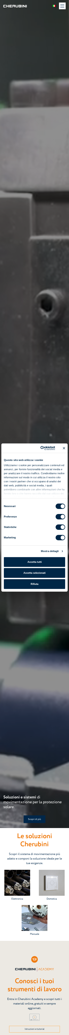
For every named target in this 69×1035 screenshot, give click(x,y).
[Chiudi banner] (64, 448)
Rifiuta (34, 584)
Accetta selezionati (34, 572)
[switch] (60, 516)
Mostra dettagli (50, 551)
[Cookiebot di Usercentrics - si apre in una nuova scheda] (41, 448)
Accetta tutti (34, 561)
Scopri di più (34, 819)
